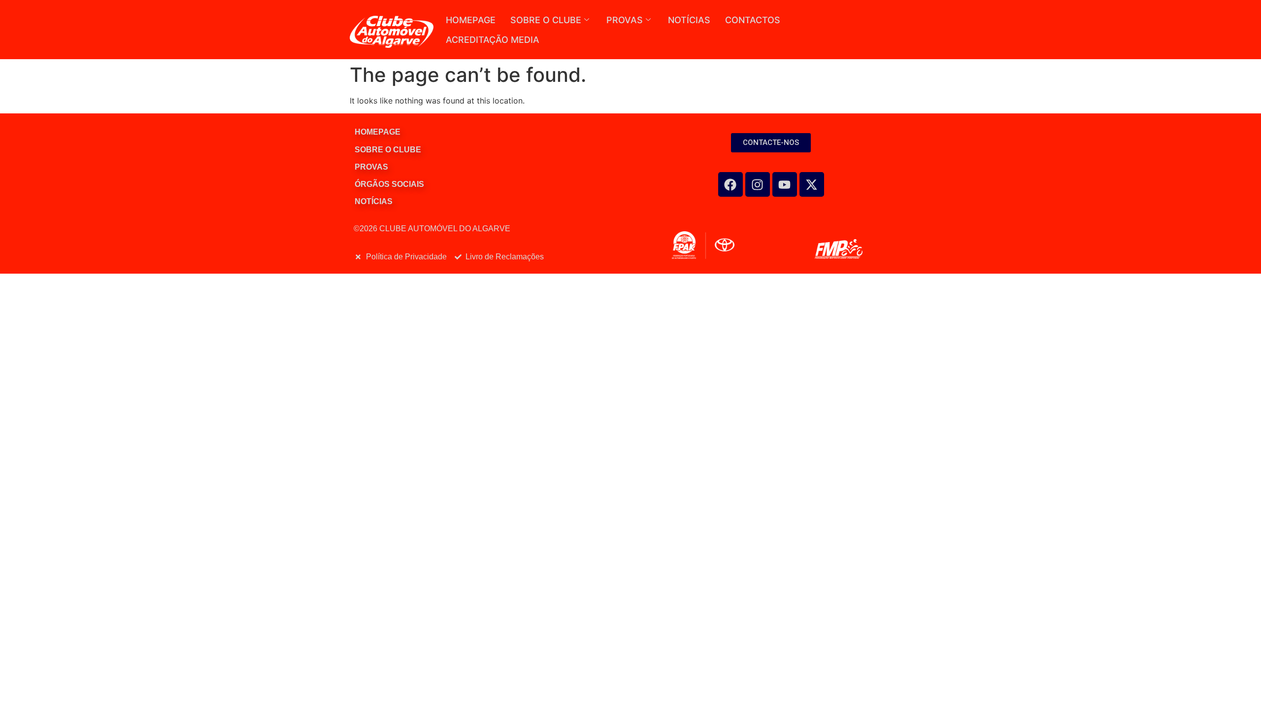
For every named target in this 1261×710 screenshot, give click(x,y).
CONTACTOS (752, 20)
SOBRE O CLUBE (545, 20)
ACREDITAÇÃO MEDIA (492, 40)
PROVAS (624, 20)
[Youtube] (784, 184)
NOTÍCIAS (689, 20)
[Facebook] (730, 184)
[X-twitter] (811, 184)
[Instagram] (757, 184)
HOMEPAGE (471, 20)
